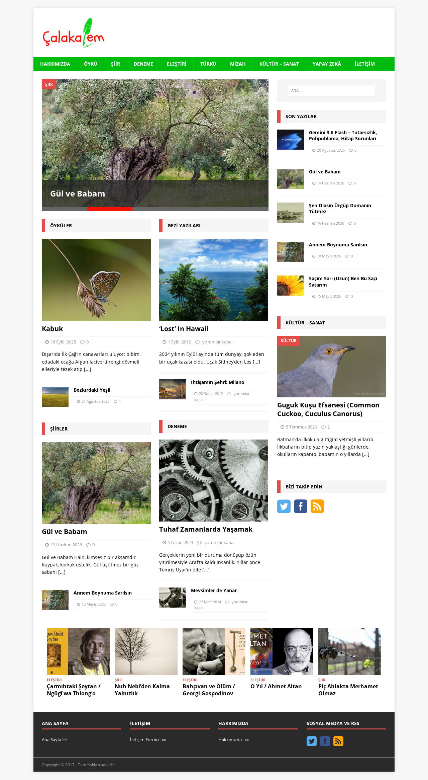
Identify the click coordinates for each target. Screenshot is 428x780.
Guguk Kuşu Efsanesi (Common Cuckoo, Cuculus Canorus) (328, 409)
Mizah (238, 64)
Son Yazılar (301, 116)
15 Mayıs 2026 (329, 296)
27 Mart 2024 (210, 601)
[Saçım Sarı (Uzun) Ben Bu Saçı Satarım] (290, 286)
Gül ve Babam (77, 193)
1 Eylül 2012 (179, 342)
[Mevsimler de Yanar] (172, 598)
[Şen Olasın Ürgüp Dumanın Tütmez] (290, 213)
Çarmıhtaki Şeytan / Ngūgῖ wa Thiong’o (74, 690)
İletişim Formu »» (148, 739)
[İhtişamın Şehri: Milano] (172, 389)
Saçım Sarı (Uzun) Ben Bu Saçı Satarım (343, 281)
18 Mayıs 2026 (94, 604)
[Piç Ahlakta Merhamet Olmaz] (349, 651)
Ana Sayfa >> (54, 739)
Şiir (115, 64)
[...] (87, 369)
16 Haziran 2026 (330, 223)
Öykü (90, 64)
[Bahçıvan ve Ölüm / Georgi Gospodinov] (214, 651)
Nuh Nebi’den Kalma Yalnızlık (142, 690)
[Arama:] (332, 90)
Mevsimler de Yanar (214, 590)
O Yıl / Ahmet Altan (276, 686)
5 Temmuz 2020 (301, 427)
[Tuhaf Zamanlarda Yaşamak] (214, 481)
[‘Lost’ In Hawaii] (214, 280)
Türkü (208, 64)
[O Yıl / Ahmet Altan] (281, 651)
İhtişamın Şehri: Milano (217, 382)
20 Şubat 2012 (211, 393)
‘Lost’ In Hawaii (184, 328)
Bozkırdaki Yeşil (92, 390)
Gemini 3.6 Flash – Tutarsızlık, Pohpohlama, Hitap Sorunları (343, 135)
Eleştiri (177, 64)
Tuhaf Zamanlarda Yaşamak (205, 529)
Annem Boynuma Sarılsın (103, 593)
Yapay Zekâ (327, 64)
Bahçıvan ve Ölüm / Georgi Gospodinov (209, 690)
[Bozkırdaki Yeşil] (55, 397)
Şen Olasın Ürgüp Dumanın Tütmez (340, 208)
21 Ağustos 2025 (95, 401)
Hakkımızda (55, 64)
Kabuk (52, 328)
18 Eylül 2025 (63, 342)
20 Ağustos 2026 (331, 150)
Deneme (143, 64)
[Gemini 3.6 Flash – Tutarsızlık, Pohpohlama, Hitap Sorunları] (290, 140)
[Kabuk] (96, 280)
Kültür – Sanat (279, 64)
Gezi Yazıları (184, 225)
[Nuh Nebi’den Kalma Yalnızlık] (146, 651)
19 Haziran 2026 (66, 545)
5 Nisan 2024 (180, 542)
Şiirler (59, 428)
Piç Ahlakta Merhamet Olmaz (348, 690)
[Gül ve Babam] (155, 143)
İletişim (365, 64)
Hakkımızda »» (233, 739)
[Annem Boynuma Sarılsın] (55, 600)
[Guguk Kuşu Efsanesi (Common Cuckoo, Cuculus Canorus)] (331, 366)
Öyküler (61, 225)
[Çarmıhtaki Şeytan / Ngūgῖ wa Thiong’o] (78, 651)
